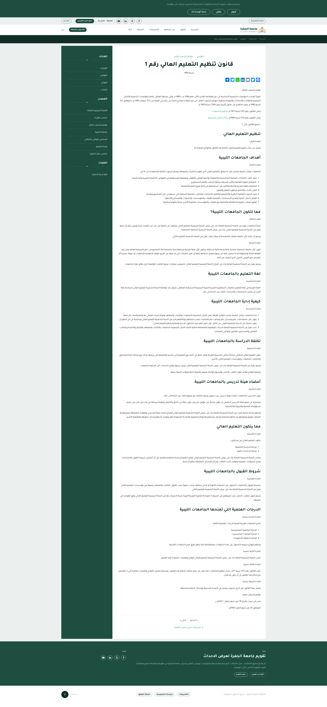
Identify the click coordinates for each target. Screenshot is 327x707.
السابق (193, 620)
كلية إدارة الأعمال (99, 175)
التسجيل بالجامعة (78, 30)
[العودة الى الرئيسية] (253, 30)
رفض (218, 12)
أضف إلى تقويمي (258, 674)
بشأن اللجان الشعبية (218, 118)
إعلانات (104, 90)
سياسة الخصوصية (165, 694)
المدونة (110, 21)
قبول (233, 12)
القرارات (103, 68)
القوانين (200, 57)
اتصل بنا (101, 21)
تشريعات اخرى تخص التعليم (187, 627)
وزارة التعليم (101, 147)
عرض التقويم (241, 674)
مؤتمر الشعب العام (183, 57)
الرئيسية (194, 30)
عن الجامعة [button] (169, 30)
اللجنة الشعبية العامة (97, 111)
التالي (184, 620)
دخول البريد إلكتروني (85, 21)
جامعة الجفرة (101, 132)
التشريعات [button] (154, 30)
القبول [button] (183, 30)
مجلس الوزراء (100, 118)
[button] (62, 30)
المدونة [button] (140, 30)
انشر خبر (66, 21)
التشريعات (184, 694)
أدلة (130, 30)
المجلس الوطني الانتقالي (95, 139)
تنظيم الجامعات (219, 111)
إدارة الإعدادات (198, 12)
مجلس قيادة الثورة (98, 154)
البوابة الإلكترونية (257, 21)
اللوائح (104, 83)
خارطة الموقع (144, 694)
